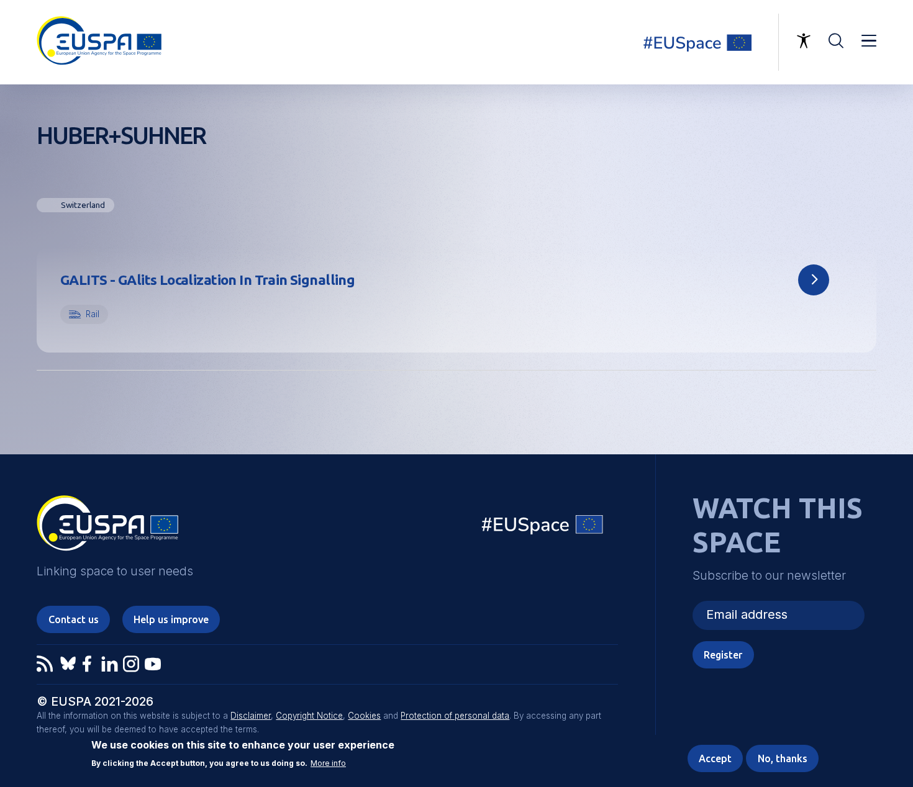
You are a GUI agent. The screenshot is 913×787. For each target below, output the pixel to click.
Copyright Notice (309, 716)
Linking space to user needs (705, 42)
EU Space (543, 527)
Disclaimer (250, 716)
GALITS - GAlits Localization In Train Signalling (207, 279)
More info (328, 763)
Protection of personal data (455, 716)
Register (723, 654)
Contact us (73, 619)
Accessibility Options (803, 41)
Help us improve (171, 619)
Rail (92, 314)
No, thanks (782, 758)
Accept (715, 758)
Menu (868, 41)
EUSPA (107, 527)
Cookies (364, 716)
